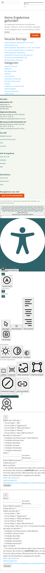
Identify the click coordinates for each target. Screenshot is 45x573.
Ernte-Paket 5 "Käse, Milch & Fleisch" (19, 433)
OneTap (13, 268)
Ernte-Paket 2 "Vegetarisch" (16, 425)
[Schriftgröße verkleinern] (3, 274)
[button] (1, 217)
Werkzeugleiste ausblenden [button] (9, 270)
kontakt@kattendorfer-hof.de (15, 119)
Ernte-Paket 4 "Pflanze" (14, 430)
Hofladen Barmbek (12, 443)
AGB (1, 185)
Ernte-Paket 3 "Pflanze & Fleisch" (18, 428)
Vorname (26, 455)
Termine (3, 146)
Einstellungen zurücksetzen (9, 396)
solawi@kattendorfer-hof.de (14, 129)
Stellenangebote (10, 89)
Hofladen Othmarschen (14, 440)
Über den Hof (4, 157)
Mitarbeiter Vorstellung (12, 79)
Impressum (4, 178)
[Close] (5, 417)
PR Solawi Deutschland (12, 81)
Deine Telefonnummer (12, 460)
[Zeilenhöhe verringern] (3, 296)
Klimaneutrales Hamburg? (13, 60)
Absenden (7, 485)
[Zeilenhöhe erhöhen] (3, 291)
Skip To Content (5, 394)
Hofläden (3, 160)
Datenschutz (4, 181)
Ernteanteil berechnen (8, 139)
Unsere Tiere (9, 94)
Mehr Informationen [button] (11, 478)
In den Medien (9, 76)
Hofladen (7, 74)
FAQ (1, 143)
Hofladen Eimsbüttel (13, 448)
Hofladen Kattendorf (13, 450)
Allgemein (8, 69)
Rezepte (7, 84)
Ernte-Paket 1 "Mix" (12, 423)
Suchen (7, 32)
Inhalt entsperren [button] (10, 480)
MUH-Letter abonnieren (12, 196)
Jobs (1, 167)
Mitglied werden (6, 136)
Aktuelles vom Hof (10, 66)
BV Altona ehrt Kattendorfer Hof (15, 58)
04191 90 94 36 (8, 117)
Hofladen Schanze (12, 445)
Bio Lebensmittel (10, 71)
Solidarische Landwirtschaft (14, 86)
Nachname (26, 458)
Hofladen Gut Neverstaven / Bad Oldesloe (21, 438)
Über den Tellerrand (11, 91)
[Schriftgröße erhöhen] (3, 268)
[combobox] (22, 211)
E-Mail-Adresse (9, 463)
